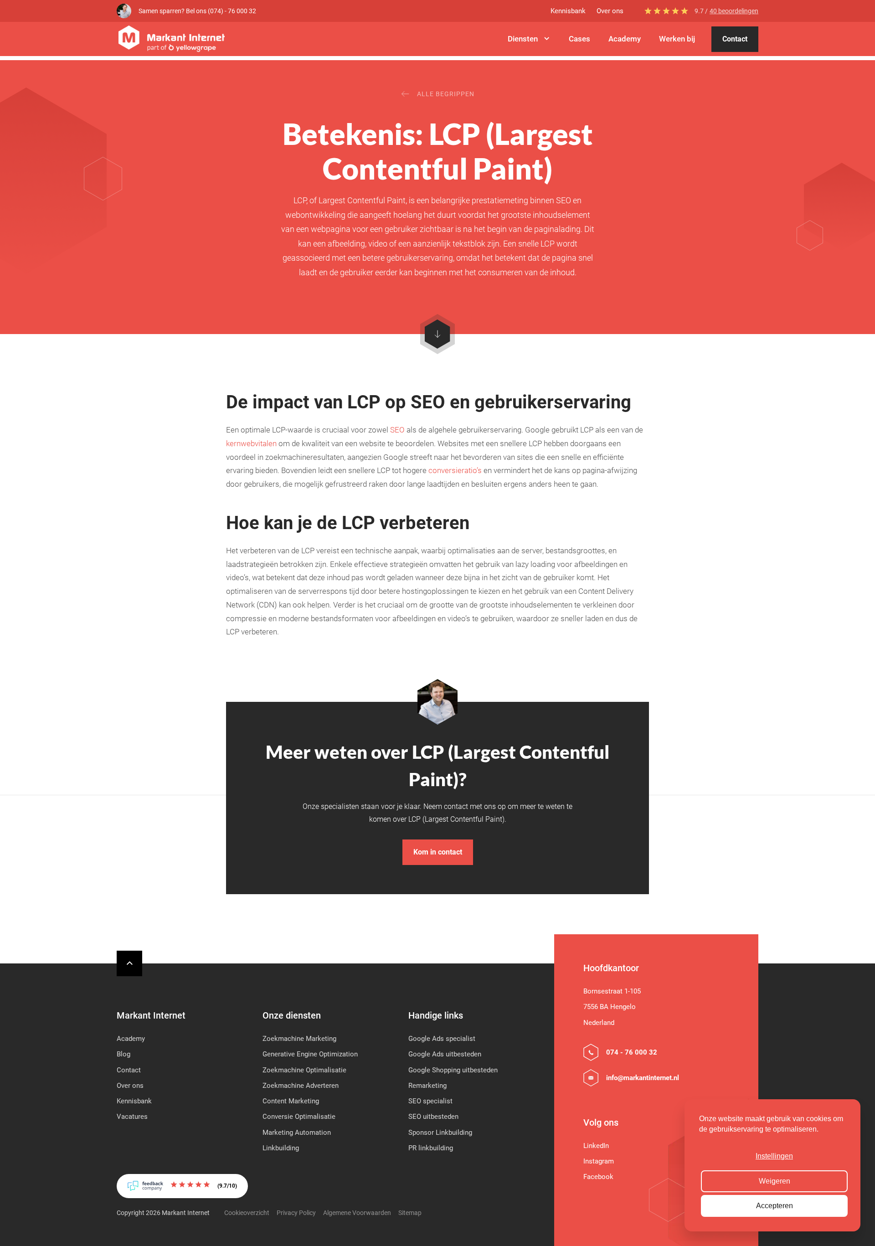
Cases (579, 38)
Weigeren (774, 1181)
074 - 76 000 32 (631, 1052)
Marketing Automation (296, 1132)
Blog (123, 1054)
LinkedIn (596, 1146)
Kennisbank (568, 11)
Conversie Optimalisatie (298, 1116)
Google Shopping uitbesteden (453, 1070)
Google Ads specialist (441, 1039)
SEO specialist (430, 1101)
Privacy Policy (296, 1212)
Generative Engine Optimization (310, 1054)
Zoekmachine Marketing (299, 1039)
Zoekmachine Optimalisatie (304, 1070)
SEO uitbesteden (433, 1116)
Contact (734, 39)
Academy (624, 38)
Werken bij (677, 38)
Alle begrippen (445, 94)
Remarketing (427, 1085)
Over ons (610, 11)
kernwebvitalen (251, 443)
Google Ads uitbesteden (444, 1054)
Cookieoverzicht (246, 1212)
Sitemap (410, 1212)
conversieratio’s (455, 470)
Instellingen (774, 1156)
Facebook (598, 1177)
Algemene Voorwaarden (357, 1212)
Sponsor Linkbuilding (440, 1132)
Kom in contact (437, 852)
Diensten (523, 38)
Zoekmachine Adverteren (300, 1085)
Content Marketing (290, 1101)
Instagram (598, 1161)
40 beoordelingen (734, 11)
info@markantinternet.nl (642, 1078)
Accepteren (774, 1206)
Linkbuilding (280, 1148)
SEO (397, 429)
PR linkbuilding (430, 1148)
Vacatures (132, 1116)
